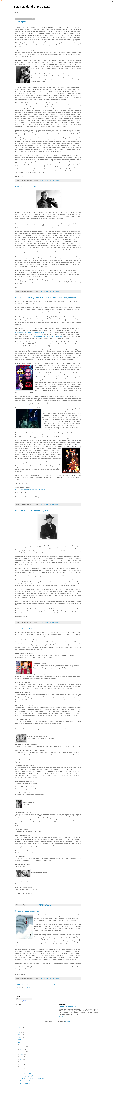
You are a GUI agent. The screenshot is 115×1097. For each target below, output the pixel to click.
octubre (22, 1049)
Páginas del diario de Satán (33, 6)
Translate (29, 1001)
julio (21, 1056)
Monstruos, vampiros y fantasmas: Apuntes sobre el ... (34, 1076)
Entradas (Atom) (27, 987)
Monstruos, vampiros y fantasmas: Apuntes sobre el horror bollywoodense (45, 297)
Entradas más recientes (22, 984)
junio (21, 1059)
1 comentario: (56, 180)
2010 (19, 1035)
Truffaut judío (20, 22)
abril (21, 1064)
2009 (19, 1037)
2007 (19, 1042)
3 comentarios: (56, 622)
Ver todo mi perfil (63, 1016)
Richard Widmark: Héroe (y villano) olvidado (33, 510)
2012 (19, 1030)
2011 (19, 1032)
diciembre (23, 1044)
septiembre (23, 1051)
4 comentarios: (56, 905)
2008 (19, 1040)
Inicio (55, 984)
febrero (22, 1069)
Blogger (67, 1021)
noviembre (23, 1047)
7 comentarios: (56, 291)
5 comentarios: (56, 504)
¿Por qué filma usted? (24, 628)
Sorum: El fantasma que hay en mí (29, 911)
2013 (19, 1027)
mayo (21, 1061)
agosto (22, 1054)
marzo (22, 1066)
